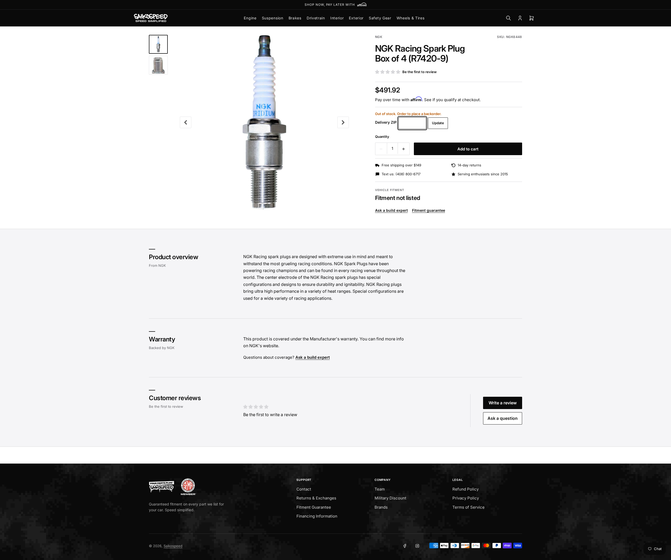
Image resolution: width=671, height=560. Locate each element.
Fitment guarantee (428, 210)
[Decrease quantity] (381, 149)
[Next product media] (343, 122)
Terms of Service (468, 507)
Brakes (295, 18)
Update (438, 123)
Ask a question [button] (503, 418)
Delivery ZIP (386, 122)
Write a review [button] (503, 402)
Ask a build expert (391, 210)
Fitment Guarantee (313, 507)
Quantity (382, 136)
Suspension (272, 18)
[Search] (508, 18)
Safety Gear (380, 18)
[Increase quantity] (403, 149)
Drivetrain (316, 18)
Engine (250, 18)
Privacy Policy (465, 498)
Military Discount (390, 498)
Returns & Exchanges (316, 498)
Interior (337, 18)
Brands (381, 507)
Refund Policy (465, 489)
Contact (303, 489)
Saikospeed (173, 546)
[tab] (158, 44)
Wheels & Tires (411, 18)
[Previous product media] (185, 122)
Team (380, 489)
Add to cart (467, 148)
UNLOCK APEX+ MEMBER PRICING (335, 5)
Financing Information (316, 516)
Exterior (356, 18)
